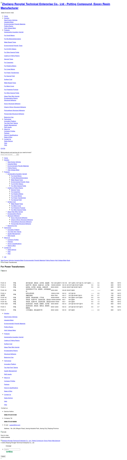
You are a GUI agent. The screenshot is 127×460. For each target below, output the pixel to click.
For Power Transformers (11, 73)
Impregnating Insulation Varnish (13, 32)
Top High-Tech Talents (11, 123)
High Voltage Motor (10, 28)
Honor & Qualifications (11, 135)
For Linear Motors (9, 69)
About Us (7, 129)
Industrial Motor (9, 22)
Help (5, 143)
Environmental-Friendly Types (13, 46)
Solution (6, 18)
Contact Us (7, 139)
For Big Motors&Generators (12, 39)
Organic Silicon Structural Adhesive (15, 107)
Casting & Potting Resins (12, 56)
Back (68, 260)
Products (7, 30)
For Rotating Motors (10, 66)
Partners (6, 133)
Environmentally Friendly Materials (14, 24)
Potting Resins (8, 26)
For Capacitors (8, 62)
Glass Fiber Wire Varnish (11, 96)
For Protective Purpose (11, 89)
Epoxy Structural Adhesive (12, 104)
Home (6, 16)
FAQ (5, 145)
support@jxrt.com (15, 425)
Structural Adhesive (10, 100)
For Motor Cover (9, 86)
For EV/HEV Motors (10, 49)
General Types (8, 59)
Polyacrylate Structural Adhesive (14, 114)
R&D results (8, 127)
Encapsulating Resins (11, 98)
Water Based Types (10, 42)
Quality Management (10, 125)
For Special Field (9, 76)
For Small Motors (9, 35)
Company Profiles (9, 131)
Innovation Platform (10, 121)
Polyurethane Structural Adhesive (14, 110)
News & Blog (8, 137)
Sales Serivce (8, 141)
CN (2, 148)
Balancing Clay (9, 117)
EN (4, 148)
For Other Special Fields (11, 52)
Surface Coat (8, 79)
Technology (7, 119)
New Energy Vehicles (10, 20)
